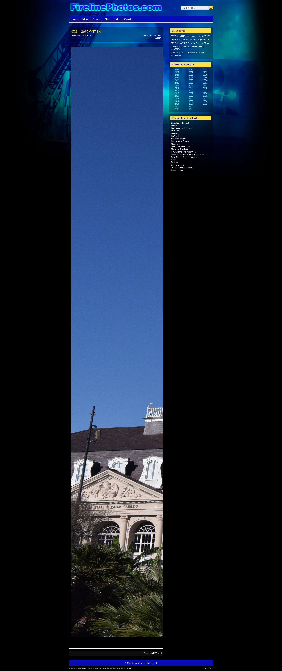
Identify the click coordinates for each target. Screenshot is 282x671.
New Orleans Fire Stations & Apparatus (187, 154)
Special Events (177, 165)
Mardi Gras (176, 144)
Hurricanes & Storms (180, 141)
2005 (191, 83)
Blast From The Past (180, 123)
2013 (177, 104)
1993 (191, 109)
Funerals (174, 133)
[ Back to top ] (208, 668)
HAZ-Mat (175, 136)
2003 (191, 88)
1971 (205, 98)
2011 (177, 109)
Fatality (174, 125)
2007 (191, 77)
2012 (177, 106)
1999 (191, 98)
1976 (205, 93)
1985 (205, 77)
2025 (177, 72)
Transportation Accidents (181, 167)
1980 (205, 88)
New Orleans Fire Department (183, 152)
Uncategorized (177, 170)
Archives (96, 19)
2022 (177, 80)
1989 (205, 72)
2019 (177, 88)
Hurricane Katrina (178, 139)
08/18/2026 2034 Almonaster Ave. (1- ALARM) (190, 40)
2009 (191, 72)
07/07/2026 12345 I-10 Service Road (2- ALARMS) (188, 48)
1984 (205, 80)
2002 (191, 91)
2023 (177, 77)
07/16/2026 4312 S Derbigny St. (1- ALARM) (190, 43)
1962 (205, 104)
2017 (177, 93)
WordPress (82, 668)
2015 (177, 98)
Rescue (174, 162)
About (107, 19)
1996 (191, 106)
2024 (177, 75)
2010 (191, 70)
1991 (205, 70)
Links (117, 19)
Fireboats (175, 131)
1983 (205, 83)
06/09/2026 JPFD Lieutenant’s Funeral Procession (187, 54)
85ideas (129, 668)
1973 (205, 96)
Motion (121, 668)
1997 (191, 104)
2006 (191, 80)
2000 (191, 96)
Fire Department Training (181, 128)
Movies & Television (179, 149)
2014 (177, 101)
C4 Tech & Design (108, 668)
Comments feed (152, 653)
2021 (177, 83)
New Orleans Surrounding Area (184, 157)
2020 (177, 85)
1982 (205, 85)
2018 (177, 91)
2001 (191, 93)
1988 (205, 75)
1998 (191, 101)
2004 (191, 85)
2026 (177, 70)
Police (173, 160)
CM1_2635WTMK (86, 31)
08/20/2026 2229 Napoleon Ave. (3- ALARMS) (190, 36)
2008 (191, 75)
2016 (177, 96)
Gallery (85, 19)
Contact (127, 19)
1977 (205, 91)
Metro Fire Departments (181, 146)
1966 (205, 101)
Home (74, 19)
